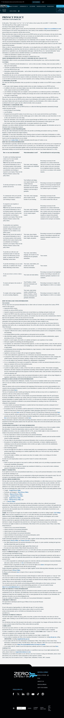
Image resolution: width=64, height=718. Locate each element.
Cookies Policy (14, 140)
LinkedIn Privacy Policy (16, 496)
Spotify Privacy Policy (15, 497)
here (16, 390)
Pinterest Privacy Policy (16, 494)
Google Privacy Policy (15, 490)
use (22, 562)
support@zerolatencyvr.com (23, 652)
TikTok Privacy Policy (15, 499)
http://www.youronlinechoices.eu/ (11, 587)
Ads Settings (57, 512)
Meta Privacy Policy (23, 492)
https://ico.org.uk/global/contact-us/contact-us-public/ (31, 644)
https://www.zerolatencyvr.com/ (52, 28)
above (42, 564)
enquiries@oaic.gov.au (23, 639)
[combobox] (21, 708)
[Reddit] (43, 694)
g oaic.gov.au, (53, 637)
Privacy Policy (11, 501)
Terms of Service (25, 540)
